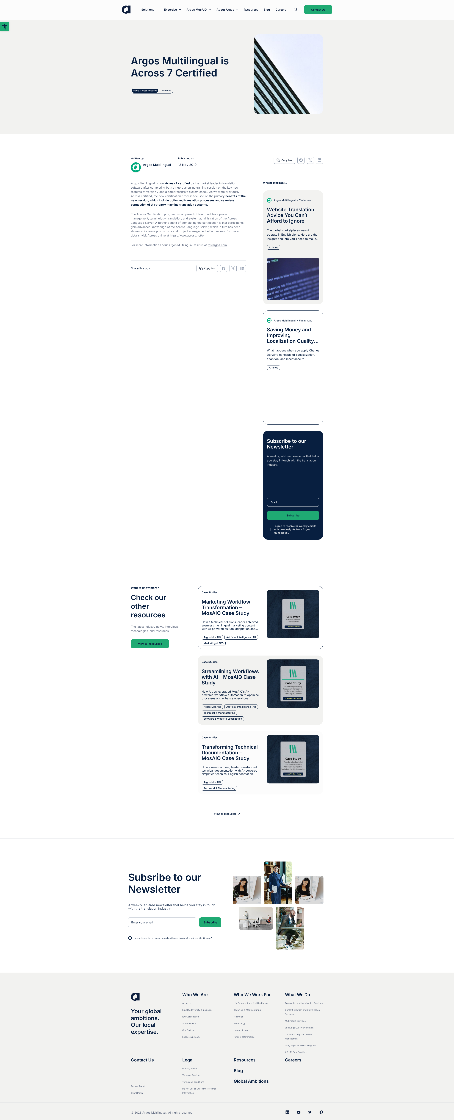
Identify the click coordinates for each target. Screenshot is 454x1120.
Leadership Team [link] (191, 1037)
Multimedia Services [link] (295, 1021)
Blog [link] (267, 9)
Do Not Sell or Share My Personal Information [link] (199, 1090)
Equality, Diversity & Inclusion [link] (197, 1010)
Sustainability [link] (189, 1023)
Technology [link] (239, 1023)
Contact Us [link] (318, 9)
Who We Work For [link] (252, 995)
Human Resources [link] (243, 1030)
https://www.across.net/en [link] (187, 235)
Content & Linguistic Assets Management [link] (298, 1036)
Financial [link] (238, 1016)
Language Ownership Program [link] (300, 1045)
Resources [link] (251, 9)
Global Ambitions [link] (251, 1081)
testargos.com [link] (217, 245)
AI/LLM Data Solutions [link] (296, 1052)
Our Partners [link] (188, 1030)
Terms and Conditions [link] (193, 1082)
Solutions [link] (147, 9)
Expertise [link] (170, 9)
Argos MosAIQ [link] (197, 9)
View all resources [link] (150, 643)
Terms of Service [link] (191, 1075)
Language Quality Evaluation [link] (299, 1027)
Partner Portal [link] (138, 1086)
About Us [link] (186, 1003)
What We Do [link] (297, 995)
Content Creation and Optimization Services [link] (302, 1012)
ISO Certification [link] (190, 1016)
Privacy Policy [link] (189, 1068)
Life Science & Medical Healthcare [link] (251, 1003)
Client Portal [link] (137, 1093)
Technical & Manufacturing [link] (247, 1010)
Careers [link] (281, 9)
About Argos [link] (225, 9)
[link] (4, 26)
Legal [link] (187, 1060)
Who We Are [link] (195, 995)
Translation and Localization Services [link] (304, 1003)
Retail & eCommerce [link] (244, 1037)
